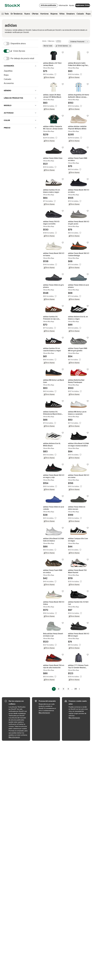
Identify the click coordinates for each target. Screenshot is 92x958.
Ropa (88, 13)
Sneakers (70, 13)
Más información (18, 737)
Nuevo (27, 13)
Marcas (51, 41)
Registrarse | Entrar (82, 5)
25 (76, 689)
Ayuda (71, 5)
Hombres (44, 13)
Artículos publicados (48, 5)
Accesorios (9, 83)
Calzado (80, 13)
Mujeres (54, 13)
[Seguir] (62, 52)
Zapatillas (8, 71)
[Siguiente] (79, 688)
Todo (7, 13)
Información (63, 6)
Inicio (44, 41)
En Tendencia (16, 13)
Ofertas (35, 13)
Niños (61, 13)
